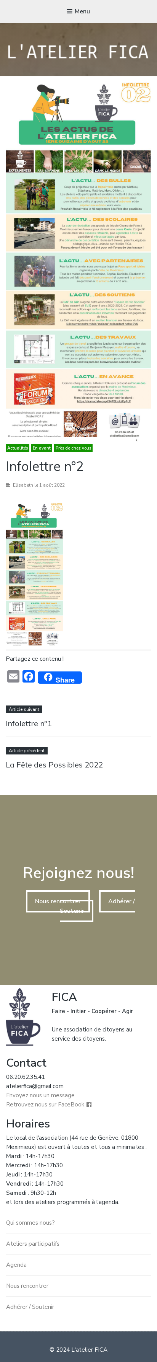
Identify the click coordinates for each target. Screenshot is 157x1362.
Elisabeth (23, 485)
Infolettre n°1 (29, 723)
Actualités (17, 448)
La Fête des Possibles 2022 (54, 764)
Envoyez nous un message (40, 1095)
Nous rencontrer (58, 901)
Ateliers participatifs (32, 1244)
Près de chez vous (73, 448)
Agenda (16, 1265)
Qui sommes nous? (30, 1223)
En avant (42, 448)
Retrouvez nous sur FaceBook (45, 1104)
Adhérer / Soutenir (30, 1307)
